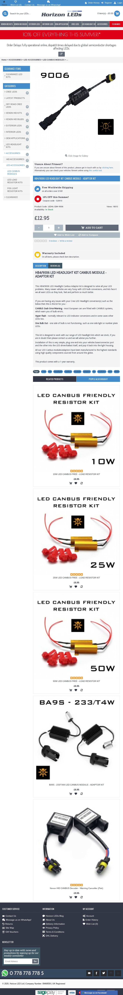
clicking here (107, 167)
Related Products (54, 379)
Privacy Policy (52, 928)
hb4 (110, 371)
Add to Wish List (65, 235)
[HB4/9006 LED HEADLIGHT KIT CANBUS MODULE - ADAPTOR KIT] (76, 109)
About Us (50, 920)
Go (35, 961)
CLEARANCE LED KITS (14, 75)
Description (40, 265)
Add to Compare (89, 235)
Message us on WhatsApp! (18, 920)
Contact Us (11, 916)
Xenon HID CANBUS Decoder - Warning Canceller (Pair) (76, 888)
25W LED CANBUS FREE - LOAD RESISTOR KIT (76, 577)
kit (94, 371)
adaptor (87, 371)
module (77, 371)
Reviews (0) (55, 265)
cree (44, 371)
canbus (68, 371)
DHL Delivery (52, 936)
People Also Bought (98, 379)
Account (90, 916)
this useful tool (95, 170)
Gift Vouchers (12, 932)
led (50, 371)
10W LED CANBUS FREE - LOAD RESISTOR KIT (76, 474)
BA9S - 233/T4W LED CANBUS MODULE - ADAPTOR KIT (76, 785)
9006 (117, 371)
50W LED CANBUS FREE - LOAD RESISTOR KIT (76, 681)
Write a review (66, 241)
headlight (58, 371)
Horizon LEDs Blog (55, 916)
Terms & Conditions (55, 932)
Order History (91, 920)
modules (101, 371)
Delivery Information (55, 924)
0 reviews (53, 241)
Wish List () (92, 924)
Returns (9, 924)
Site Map (10, 928)
